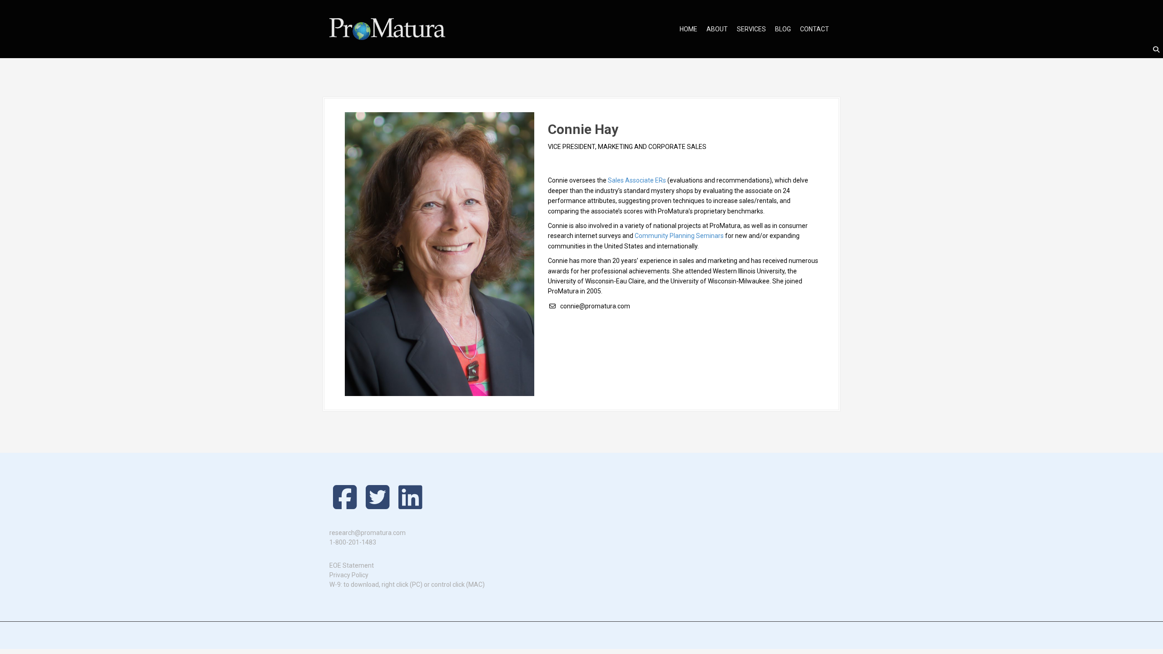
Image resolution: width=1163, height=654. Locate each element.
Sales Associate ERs (637, 180)
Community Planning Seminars (679, 235)
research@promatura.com (367, 532)
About (717, 29)
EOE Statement (351, 565)
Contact (814, 29)
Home (688, 29)
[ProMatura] (387, 28)
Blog (783, 29)
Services (751, 29)
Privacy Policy (348, 575)
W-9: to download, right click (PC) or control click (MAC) (407, 584)
